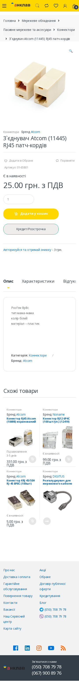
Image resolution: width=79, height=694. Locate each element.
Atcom (35, 132)
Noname (58, 414)
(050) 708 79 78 (55, 609)
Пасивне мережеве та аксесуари (27, 30)
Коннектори (66, 30)
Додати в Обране (20, 160)
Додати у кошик (34, 213)
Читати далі (47, 521)
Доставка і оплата (16, 577)
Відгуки (70, 281)
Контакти (10, 603)
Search (37, 5)
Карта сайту (12, 628)
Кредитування (50, 596)
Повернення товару (17, 596)
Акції (43, 570)
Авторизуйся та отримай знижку (27, 250)
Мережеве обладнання (39, 21)
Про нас (9, 570)
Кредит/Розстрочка (31, 229)
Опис (8, 281)
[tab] (8, 283)
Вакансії (9, 609)
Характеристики (38, 281)
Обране (45, 577)
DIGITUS (58, 476)
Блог (43, 603)
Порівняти (67, 160)
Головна (9, 21)
